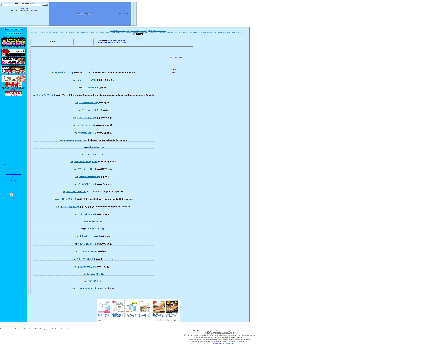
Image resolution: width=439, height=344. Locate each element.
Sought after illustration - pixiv (120, 31)
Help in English (124, 13)
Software (108, 32)
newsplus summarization (13, 174)
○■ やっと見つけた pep (74, 191)
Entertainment (72, 32)
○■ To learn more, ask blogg (86, 288)
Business (142, 32)
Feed (15, 195)
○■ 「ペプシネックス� (84, 118)
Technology (129, 32)
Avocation (221, 32)
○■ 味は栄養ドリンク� (62, 72)
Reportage (38, 32)
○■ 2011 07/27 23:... (93, 281)
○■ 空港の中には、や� (87, 236)
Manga (157, 32)
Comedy (215, 32)
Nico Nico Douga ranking (139, 31)
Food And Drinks (85, 32)
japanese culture (120, 32)
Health (113, 32)
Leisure (180, 32)
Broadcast (162, 32)
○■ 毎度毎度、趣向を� (85, 133)
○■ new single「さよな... (93, 229)
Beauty (200, 32)
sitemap (13, 198)
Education (227, 32)
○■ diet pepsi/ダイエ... (93, 274)
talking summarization (13, 29)
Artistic (238, 32)
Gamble (233, 32)
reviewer (13, 180)
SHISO (118, 42)
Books (152, 32)
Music (92, 32)
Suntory (114, 40)
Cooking (168, 32)
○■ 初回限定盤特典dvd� (87, 176)
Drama (97, 32)
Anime (43, 32)
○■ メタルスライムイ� (85, 184)
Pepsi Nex (122, 40)
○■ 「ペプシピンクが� (85, 214)
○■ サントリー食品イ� (84, 259)
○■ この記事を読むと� (87, 102)
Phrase (195, 32)
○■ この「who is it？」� (90, 110)
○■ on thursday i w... (93, 147)
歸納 (13, 177)
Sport (54, 32)
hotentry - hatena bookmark (157, 31)
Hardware (102, 32)
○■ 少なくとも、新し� (85, 169)
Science (185, 32)
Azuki (123, 42)
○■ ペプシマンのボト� (84, 125)
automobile (136, 32)
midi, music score (230, 343)
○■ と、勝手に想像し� (65, 199)
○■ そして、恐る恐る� (68, 207)
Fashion (147, 32)
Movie (58, 32)
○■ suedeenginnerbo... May (74, 140)
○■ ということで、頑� (44, 95)
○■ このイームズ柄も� (86, 251)
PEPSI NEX (110, 42)
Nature (205, 32)
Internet (32, 32)
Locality (190, 32)
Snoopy (101, 42)
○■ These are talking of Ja (84, 162)
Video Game (63, 32)
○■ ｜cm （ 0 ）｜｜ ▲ (92, 154)
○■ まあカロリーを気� (85, 266)
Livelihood (243, 32)
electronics (174, 32)
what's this (24, 8)
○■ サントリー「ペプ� (84, 80)
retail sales (49, 32)
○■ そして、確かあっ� (85, 244)
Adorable (209, 32)
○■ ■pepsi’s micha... (93, 221)
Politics (79, 32)
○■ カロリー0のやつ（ (89, 87)
